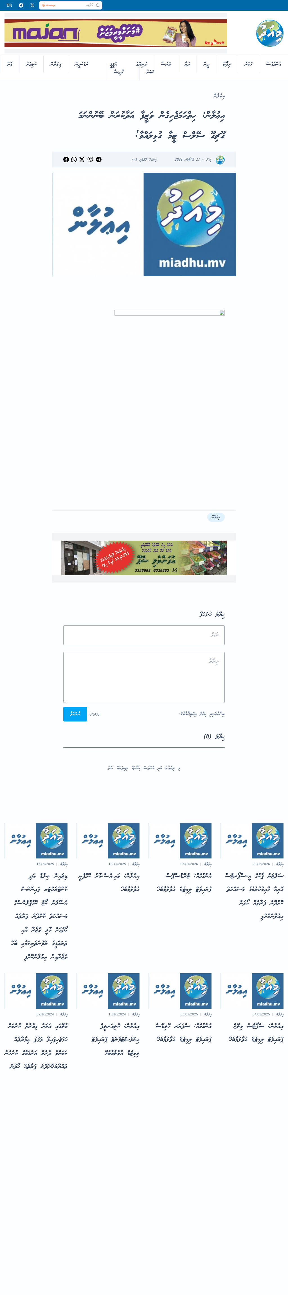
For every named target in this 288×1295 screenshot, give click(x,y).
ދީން (206, 64)
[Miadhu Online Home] (270, 33)
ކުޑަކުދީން (81, 64)
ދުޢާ (187, 64)
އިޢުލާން (55, 64)
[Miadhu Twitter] (32, 5)
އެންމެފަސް (273, 64)
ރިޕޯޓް (227, 64)
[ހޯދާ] (98, 5)
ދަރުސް (166, 64)
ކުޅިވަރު (31, 64)
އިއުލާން (216, 517)
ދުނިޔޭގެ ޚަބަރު (145, 68)
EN (9, 5)
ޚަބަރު (248, 64)
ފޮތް (9, 64)
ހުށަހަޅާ (75, 714)
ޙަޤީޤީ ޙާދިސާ (116, 68)
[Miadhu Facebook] (21, 5)
